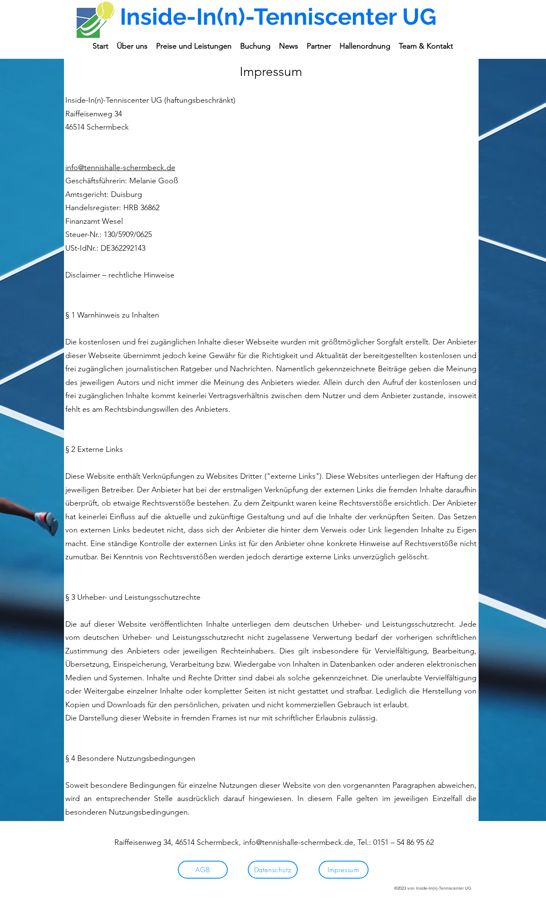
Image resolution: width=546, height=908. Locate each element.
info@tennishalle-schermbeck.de (120, 167)
